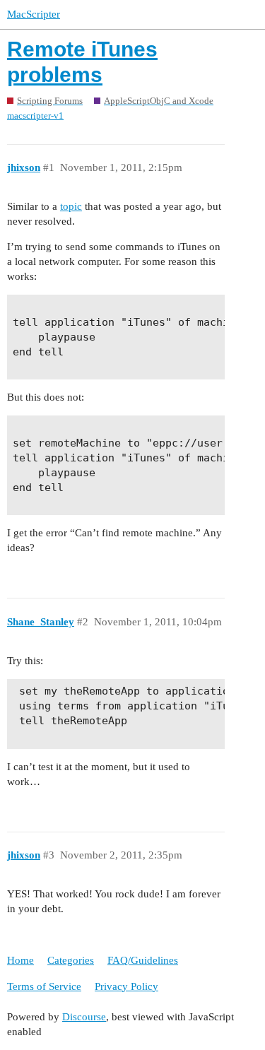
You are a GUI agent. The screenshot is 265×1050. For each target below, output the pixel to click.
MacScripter (33, 14)
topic (71, 206)
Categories (70, 960)
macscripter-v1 (35, 115)
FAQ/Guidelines (142, 960)
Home (20, 960)
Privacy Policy (126, 986)
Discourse (84, 1016)
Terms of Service (44, 986)
